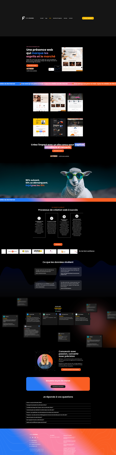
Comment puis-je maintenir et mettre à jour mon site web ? (40, 410)
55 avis (59, 309)
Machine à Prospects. (57, 18)
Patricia (30, 18)
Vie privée (31, 450)
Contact (70, 18)
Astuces (65, 18)
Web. (50, 18)
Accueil (41, 18)
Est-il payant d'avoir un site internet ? (35, 419)
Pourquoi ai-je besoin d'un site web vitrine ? (37, 405)
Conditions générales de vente (38, 450)
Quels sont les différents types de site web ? (37, 422)
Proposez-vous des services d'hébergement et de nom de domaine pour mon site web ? (47, 414)
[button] (90, 319)
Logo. (46, 18)
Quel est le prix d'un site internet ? (34, 417)
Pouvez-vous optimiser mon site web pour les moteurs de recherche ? (43, 412)
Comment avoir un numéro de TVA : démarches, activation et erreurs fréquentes (69, 438)
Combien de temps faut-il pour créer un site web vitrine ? (40, 407)
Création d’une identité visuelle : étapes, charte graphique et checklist (68, 445)
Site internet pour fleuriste (55, 437)
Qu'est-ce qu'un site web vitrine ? (34, 402)
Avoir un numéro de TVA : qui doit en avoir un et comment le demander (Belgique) (69, 441)
